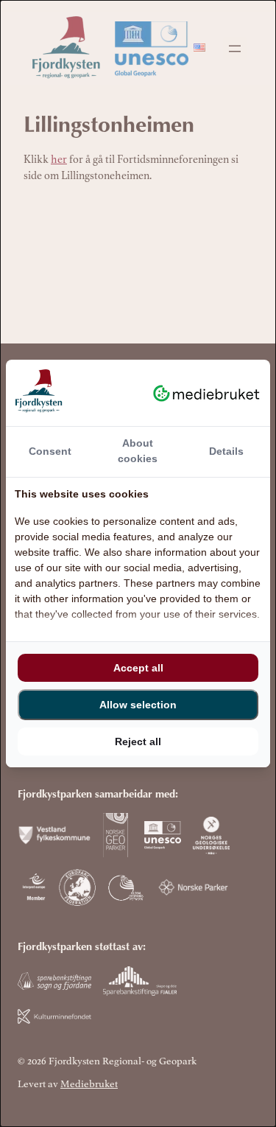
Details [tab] (226, 451)
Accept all (138, 668)
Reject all (138, 741)
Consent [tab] (50, 451)
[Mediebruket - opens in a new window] (206, 392)
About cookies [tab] (138, 450)
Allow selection (138, 705)
